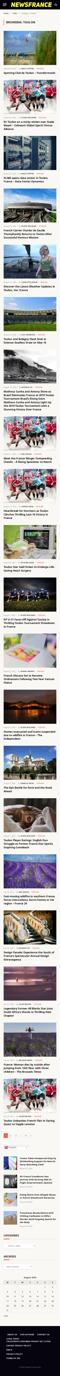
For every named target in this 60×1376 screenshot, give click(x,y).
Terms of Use (13, 1358)
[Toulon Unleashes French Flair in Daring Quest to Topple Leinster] (30, 1096)
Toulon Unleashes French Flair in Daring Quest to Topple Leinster (29, 1122)
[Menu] (5, 4)
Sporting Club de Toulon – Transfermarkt (29, 73)
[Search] (55, 4)
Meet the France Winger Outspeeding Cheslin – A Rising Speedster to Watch (28, 460)
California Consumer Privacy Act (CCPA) (28, 1341)
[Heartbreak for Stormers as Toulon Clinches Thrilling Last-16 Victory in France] (30, 486)
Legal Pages (12, 1339)
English (12, 1147)
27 (30, 1305)
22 (45, 1301)
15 (26, 1135)
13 (30, 1296)
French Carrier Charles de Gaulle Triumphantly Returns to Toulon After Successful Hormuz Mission (28, 234)
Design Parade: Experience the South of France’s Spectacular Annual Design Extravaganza (29, 956)
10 (7, 1296)
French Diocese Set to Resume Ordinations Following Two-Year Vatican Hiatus (29, 679)
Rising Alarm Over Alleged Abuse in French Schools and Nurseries (37, 1196)
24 (7, 1305)
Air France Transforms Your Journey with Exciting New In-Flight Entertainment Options (36, 1179)
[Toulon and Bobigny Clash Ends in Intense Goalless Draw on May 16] (30, 314)
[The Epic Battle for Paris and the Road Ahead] (30, 763)
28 (37, 1305)
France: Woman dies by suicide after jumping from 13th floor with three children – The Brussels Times (27, 1068)
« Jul (6, 1315)
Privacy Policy (14, 1354)
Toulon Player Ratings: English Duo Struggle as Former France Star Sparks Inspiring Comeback (28, 843)
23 (52, 1301)
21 (37, 1301)
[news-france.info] (31, 4)
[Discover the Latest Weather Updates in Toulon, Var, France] (30, 262)
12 (22, 1296)
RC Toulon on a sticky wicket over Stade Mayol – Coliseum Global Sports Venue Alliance (29, 125)
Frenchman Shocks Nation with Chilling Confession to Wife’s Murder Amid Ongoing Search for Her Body (38, 1217)
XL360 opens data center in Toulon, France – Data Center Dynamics (26, 179)
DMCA (9, 1350)
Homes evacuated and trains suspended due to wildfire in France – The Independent (29, 735)
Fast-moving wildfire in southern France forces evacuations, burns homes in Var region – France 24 (29, 900)
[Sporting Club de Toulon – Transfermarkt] (30, 48)
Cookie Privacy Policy (18, 1345)
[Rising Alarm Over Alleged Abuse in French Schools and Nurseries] (10, 1199)
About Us (12, 1334)
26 (22, 1305)
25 (15, 1305)
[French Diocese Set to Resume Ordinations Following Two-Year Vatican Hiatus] (30, 651)
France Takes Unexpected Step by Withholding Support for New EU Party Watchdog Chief (38, 1161)
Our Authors (27, 1334)
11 (15, 1296)
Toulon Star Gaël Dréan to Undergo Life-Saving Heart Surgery (29, 568)
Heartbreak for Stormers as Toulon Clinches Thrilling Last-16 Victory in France (26, 514)
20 (30, 1301)
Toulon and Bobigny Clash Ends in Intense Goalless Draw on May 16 (25, 340)
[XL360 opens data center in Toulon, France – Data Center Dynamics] (30, 153)
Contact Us (43, 1334)
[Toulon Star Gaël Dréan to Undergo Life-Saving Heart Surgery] (30, 542)
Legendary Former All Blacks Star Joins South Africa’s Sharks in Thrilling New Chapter (28, 1012)
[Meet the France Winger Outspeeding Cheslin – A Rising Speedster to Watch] (30, 433)
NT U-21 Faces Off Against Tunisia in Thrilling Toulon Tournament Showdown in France (29, 623)
